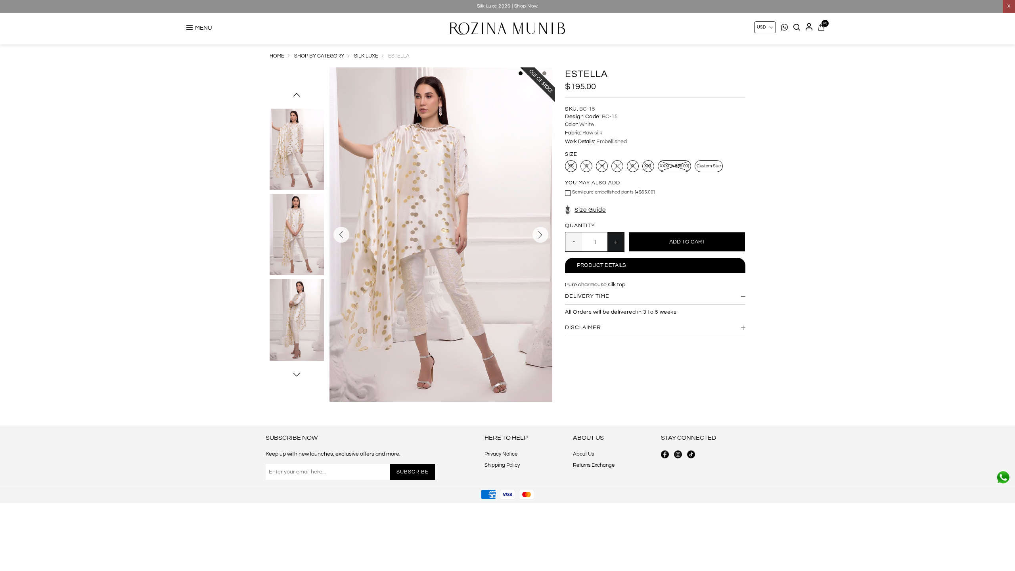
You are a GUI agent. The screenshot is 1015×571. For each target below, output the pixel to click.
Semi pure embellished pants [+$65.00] (613, 192)
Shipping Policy (502, 465)
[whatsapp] (1003, 477)
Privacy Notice (501, 454)
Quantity (580, 225)
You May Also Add (592, 183)
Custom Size (709, 166)
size (571, 154)
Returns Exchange (594, 465)
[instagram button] (678, 454)
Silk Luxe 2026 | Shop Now (507, 6)
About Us (583, 454)
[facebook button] (665, 454)
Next (296, 375)
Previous (296, 95)
